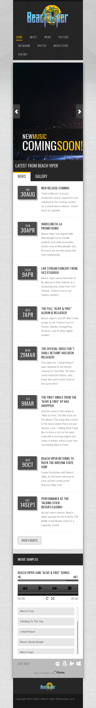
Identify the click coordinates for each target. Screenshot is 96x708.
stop (70, 588)
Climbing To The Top (31, 621)
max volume (75, 577)
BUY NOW (24, 663)
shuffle (53, 598)
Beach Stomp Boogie (32, 642)
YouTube (63, 37)
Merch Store (61, 46)
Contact (22, 54)
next (55, 588)
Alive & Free (27, 611)
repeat (48, 598)
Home (19, 37)
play (40, 588)
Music (48, 37)
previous (25, 588)
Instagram (24, 46)
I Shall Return (27, 631)
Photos (42, 46)
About (33, 37)
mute (20, 577)
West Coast (26, 652)
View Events (29, 540)
